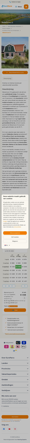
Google (5, 221)
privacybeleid (17, 227)
